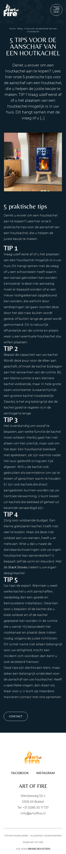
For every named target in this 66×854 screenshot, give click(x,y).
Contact (16, 716)
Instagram (45, 773)
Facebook (20, 773)
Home (12, 28)
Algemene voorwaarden (46, 835)
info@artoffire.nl (33, 813)
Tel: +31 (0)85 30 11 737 (33, 807)
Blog (20, 28)
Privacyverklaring (16, 835)
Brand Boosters (39, 848)
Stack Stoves (17, 567)
